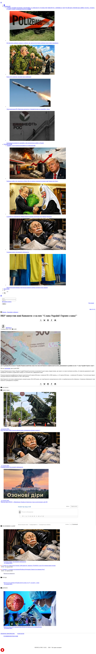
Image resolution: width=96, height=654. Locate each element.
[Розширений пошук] (5, 293)
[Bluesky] (44, 320)
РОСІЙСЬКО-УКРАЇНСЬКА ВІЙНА (75, 7)
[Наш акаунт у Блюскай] (40, 643)
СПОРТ (14, 9)
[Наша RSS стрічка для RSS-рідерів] (60, 643)
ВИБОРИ (50, 7)
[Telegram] (48, 320)
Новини (4, 312)
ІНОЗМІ (33, 145)
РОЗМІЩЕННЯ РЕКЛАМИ (11, 636)
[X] (40, 320)
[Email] (55, 320)
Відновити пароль (6, 301)
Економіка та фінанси (12, 312)
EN (92, 309)
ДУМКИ (9, 145)
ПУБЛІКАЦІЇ (7, 144)
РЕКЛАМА (7, 289)
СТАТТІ (13, 145)
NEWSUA (9, 327)
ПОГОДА (24, 9)
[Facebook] (51, 320)
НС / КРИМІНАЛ (57, 7)
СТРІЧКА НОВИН (11, 7)
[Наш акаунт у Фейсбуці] (44, 643)
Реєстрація (91, 303)
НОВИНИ (6, 6)
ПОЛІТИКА (20, 7)
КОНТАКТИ (20, 633)
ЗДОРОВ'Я (19, 9)
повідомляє (7, 368)
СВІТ (63, 7)
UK (90, 309)
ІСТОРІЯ (28, 145)
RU (94, 309)
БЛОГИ (18, 145)
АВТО (9, 9)
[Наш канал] (56, 643)
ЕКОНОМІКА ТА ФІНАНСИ (31, 7)
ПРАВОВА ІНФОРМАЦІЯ (8, 633)
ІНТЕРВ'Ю (23, 145)
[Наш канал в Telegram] (47, 643)
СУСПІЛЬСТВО (43, 7)
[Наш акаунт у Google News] (51, 643)
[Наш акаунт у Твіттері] (36, 643)
